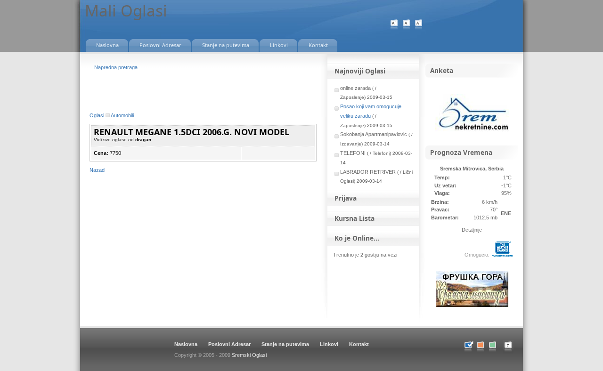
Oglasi (97, 115)
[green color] (492, 347)
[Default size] (406, 25)
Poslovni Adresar (229, 344)
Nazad (97, 170)
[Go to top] (513, 352)
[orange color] (480, 347)
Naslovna (185, 344)
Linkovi (329, 344)
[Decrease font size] (394, 25)
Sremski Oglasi (249, 355)
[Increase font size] (418, 25)
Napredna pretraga (116, 67)
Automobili (122, 115)
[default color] (468, 347)
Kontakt (359, 344)
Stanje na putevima (285, 344)
